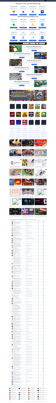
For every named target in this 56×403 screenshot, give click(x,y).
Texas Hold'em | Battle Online (23, 6)
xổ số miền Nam (14, 330)
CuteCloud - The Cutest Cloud (13, 32)
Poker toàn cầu (14, 224)
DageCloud (42, 32)
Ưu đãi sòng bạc (12, 132)
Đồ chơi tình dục (14, 229)
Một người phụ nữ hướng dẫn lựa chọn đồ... (17, 228)
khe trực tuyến (14, 323)
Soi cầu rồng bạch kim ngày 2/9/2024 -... (17, 293)
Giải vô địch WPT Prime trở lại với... (16, 298)
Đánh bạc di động (25, 132)
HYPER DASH (14, 267)
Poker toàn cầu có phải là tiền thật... (16, 223)
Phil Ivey (14, 255)
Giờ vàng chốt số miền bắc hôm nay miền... (17, 311)
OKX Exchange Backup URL (42, 19)
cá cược (14, 368)
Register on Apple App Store (23, 19)
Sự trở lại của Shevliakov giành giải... (16, 276)
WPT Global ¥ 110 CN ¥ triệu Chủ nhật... (17, 316)
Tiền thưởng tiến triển (25, 130)
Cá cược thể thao (31, 130)
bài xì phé (14, 376)
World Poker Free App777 (18, 94)
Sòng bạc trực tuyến (12, 128)
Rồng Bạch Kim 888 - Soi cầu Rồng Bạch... (17, 301)
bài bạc (26, 263)
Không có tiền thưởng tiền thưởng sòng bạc (30, 238)
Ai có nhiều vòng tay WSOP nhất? (16, 286)
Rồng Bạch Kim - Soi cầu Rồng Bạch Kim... (17, 321)
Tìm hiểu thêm (17, 98)
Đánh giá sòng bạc (44, 132)
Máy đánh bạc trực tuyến (37, 130)
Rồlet (37, 128)
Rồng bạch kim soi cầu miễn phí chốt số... (17, 339)
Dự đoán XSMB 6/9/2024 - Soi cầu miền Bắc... (17, 291)
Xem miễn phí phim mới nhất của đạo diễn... (17, 336)
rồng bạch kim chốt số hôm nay (29, 233)
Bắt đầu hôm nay (34, 50)
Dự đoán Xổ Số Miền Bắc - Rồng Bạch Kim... (17, 374)
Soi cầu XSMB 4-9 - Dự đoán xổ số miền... (17, 377)
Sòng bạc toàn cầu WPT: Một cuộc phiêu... (17, 271)
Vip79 (13, 366)
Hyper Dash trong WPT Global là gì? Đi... (17, 266)
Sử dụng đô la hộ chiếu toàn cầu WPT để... (17, 268)
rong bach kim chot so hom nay (29, 225)
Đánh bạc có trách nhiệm (31, 132)
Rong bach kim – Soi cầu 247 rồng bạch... (17, 364)
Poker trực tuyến (14, 247)
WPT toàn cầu (27, 230)
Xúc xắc (44, 130)
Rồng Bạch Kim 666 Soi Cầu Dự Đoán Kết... (17, 243)
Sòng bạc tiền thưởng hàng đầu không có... (17, 238)
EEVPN (23, 32)
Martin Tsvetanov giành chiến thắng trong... (17, 331)
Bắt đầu (13, 98)
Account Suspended (15, 346)
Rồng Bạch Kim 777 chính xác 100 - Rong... (17, 354)
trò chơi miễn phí (32, 0)
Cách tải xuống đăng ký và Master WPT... (17, 319)
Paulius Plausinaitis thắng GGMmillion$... (17, 263)
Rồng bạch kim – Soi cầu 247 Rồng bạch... (17, 306)
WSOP (13, 277)
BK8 (26, 384)
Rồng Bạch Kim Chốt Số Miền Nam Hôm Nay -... (17, 329)
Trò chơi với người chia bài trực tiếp (18, 130)
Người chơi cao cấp (37, 132)
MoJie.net (32, 32)
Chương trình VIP (19, 132)
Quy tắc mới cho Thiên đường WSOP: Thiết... (17, 382)
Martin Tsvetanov (27, 331)
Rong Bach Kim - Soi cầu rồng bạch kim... (17, 258)
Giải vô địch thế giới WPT (15, 381)
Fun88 (26, 273)
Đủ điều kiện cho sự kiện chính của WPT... (17, 334)
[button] (24, 218)
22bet (13, 300)
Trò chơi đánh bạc (18, 128)
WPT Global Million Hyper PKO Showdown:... (17, 379)
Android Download (13, 19)
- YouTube (14, 225)
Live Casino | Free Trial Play (42, 6)
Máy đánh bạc (24, 128)
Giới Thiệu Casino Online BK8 (16, 384)
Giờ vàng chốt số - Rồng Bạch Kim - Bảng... (17, 369)
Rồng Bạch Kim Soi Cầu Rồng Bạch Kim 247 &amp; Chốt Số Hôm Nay (17, 2)
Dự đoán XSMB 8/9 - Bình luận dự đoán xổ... (17, 324)
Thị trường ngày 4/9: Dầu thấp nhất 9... (17, 349)
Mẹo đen (27, 326)
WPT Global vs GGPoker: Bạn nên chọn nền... (17, 235)
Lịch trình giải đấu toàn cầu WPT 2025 (17, 288)
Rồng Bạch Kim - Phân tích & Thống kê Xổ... (17, 341)
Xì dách (31, 128)
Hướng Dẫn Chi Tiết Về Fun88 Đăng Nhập (17, 273)
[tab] (11, 102)
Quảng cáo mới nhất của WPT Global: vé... (17, 344)
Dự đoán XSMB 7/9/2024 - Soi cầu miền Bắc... (17, 359)
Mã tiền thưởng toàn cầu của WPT (16, 285)
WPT (26, 298)
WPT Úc (26, 240)
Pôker (43, 128)
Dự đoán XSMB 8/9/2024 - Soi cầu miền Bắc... (17, 278)
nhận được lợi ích (42, 0)
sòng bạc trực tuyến (37, 0)
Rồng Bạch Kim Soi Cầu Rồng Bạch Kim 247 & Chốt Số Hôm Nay (35, 401)
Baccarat (12, 130)
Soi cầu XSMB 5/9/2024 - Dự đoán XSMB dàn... (17, 233)
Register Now (32, 19)
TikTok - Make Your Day (15, 248)
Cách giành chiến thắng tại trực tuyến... (17, 326)
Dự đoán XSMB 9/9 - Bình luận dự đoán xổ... (17, 281)
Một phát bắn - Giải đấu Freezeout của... (17, 230)
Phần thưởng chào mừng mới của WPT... (17, 253)
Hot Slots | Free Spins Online (32, 6)
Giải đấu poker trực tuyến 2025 (16, 222)
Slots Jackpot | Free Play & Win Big (13, 6)
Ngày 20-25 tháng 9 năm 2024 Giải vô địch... (17, 240)
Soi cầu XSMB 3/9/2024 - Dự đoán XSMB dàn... (17, 283)
